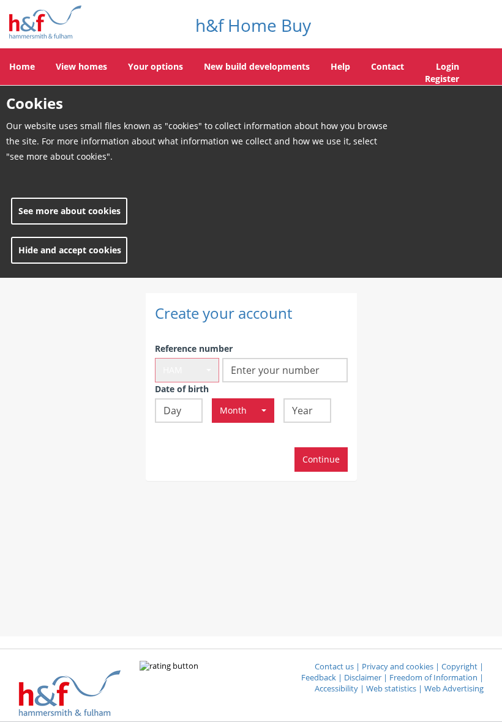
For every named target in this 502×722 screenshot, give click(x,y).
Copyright (459, 666)
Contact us (334, 666)
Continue (321, 459)
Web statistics (391, 688)
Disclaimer (362, 677)
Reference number (194, 348)
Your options (155, 66)
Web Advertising (454, 688)
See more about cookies (69, 211)
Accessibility (336, 688)
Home (22, 66)
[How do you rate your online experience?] (169, 666)
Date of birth (182, 389)
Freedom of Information (433, 677)
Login (447, 66)
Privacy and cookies (397, 666)
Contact (387, 66)
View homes (81, 66)
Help (340, 66)
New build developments (257, 66)
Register (442, 78)
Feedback (318, 677)
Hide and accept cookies (69, 250)
